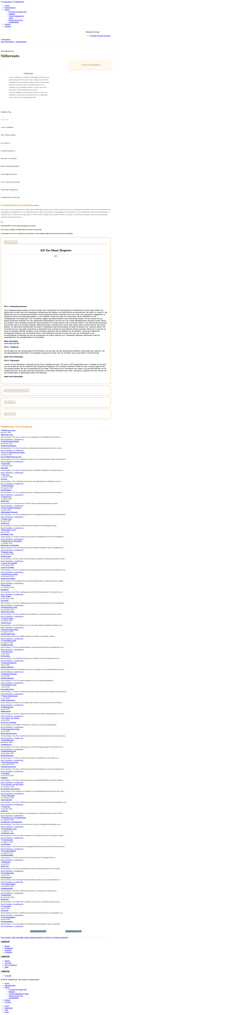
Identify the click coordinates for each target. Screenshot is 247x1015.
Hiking (7, 10)
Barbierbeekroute (7, 756)
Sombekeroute (6, 745)
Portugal (8, 963)
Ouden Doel (5, 523)
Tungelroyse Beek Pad (17, 12)
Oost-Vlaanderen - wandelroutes (13, 42)
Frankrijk (8, 950)
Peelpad (11, 14)
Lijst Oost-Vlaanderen (74, 931)
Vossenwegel (5, 844)
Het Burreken (5, 656)
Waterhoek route (7, 435)
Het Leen (4, 479)
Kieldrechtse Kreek (7, 612)
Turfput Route (6, 623)
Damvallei (4, 468)
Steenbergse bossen (8, 767)
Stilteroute (5, 866)
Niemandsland (6, 490)
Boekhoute (5, 899)
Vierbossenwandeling (8, 446)
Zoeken (7, 24)
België (7, 946)
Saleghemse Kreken (8, 579)
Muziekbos (5, 590)
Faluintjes (4, 811)
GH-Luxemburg (11, 965)
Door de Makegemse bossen (11, 457)
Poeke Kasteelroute (8, 700)
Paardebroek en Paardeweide (11, 822)
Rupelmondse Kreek (8, 634)
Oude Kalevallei (6, 800)
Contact (8, 26)
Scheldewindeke (7, 888)
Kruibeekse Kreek (7, 645)
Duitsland (8, 952)
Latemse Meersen (7, 667)
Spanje (7, 961)
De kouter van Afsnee (8, 722)
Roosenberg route (7, 689)
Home (7, 6)
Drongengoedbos (7, 855)
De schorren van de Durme (10, 789)
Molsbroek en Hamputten (10, 545)
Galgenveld (5, 501)
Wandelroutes (10, 8)
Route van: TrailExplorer (91, 65)
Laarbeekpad (13, 22)
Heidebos (4, 778)
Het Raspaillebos (7, 922)
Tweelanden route (7, 833)
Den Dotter (5, 601)
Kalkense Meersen (7, 678)
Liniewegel (4, 911)
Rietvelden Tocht (7, 534)
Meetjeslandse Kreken (9, 734)
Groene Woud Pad (15, 20)
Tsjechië (8, 976)
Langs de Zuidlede (7, 568)
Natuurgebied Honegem (9, 512)
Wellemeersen (6, 711)
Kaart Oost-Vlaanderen (38, 931)
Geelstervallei (6, 556)
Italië (6, 967)
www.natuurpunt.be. (12, 343)
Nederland (9, 948)
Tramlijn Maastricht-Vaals (16, 17)
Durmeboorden (6, 877)
